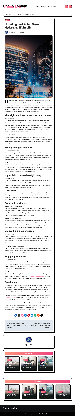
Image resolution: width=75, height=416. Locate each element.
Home (37, 6)
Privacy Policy (52, 6)
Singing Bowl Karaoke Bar (35, 276)
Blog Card (41, 414)
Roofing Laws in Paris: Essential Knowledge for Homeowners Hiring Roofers (40, 325)
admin (12, 32)
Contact (43, 6)
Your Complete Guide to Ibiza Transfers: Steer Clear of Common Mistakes (16, 325)
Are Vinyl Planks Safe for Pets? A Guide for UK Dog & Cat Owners (63, 396)
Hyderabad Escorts (10, 297)
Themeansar (49, 414)
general (7, 20)
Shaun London (15, 6)
